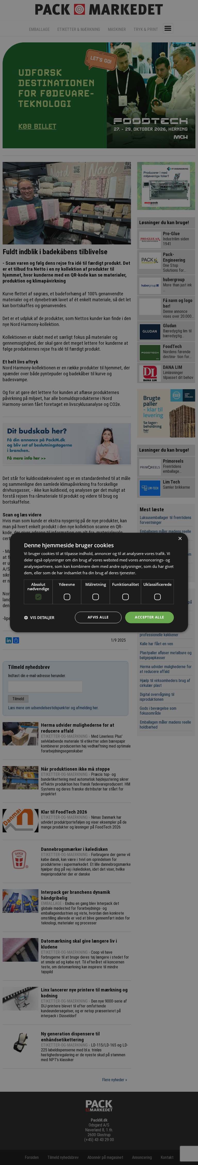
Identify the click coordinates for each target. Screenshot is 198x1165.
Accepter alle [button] (149, 617)
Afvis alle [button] (98, 617)
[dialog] (99, 582)
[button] (39, 617)
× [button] (180, 539)
